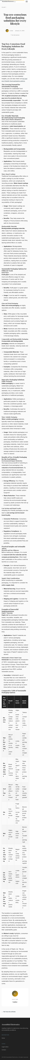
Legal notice (5, 1046)
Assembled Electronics (11, 1024)
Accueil (3, 7)
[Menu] (26, 1)
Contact (4, 1049)
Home (3, 1038)
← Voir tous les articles (9, 1011)
